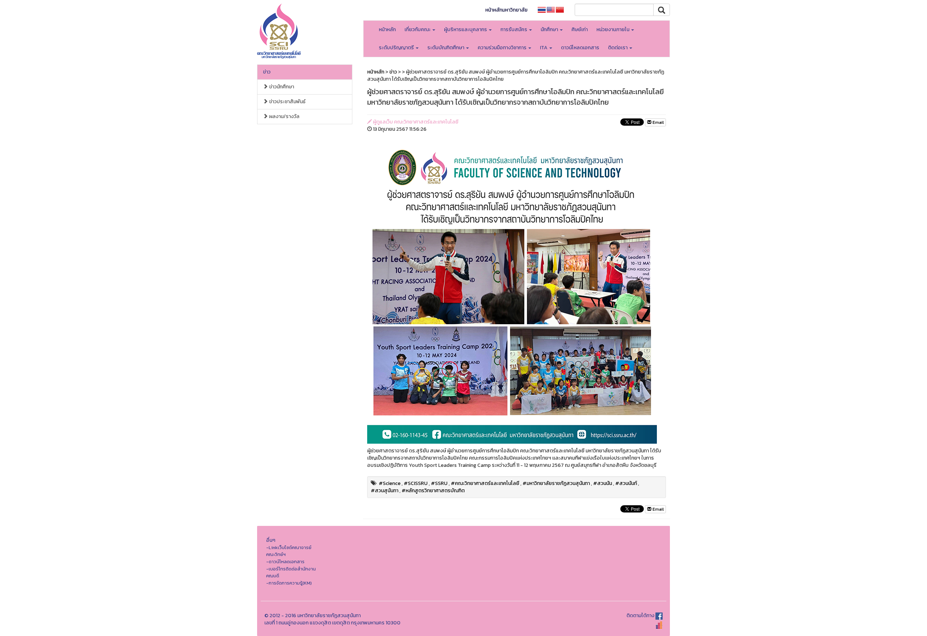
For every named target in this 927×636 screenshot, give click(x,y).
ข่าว (266, 72)
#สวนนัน (602, 483)
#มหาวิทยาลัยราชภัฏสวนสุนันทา (556, 483)
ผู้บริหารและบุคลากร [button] (466, 29)
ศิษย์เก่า (579, 29)
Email (657, 122)
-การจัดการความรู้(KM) (289, 582)
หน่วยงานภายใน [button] (613, 29)
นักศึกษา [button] (550, 29)
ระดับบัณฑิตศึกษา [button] (446, 47)
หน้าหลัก (387, 29)
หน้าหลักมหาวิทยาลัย (506, 10)
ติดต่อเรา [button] (618, 47)
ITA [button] (544, 47)
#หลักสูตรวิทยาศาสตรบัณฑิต (433, 490)
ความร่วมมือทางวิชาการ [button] (503, 47)
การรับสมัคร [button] (514, 29)
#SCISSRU (416, 483)
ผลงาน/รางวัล (283, 116)
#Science (389, 483)
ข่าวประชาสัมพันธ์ (287, 101)
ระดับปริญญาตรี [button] (397, 47)
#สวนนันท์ (626, 483)
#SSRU (439, 483)
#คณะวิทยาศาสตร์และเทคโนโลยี (485, 483)
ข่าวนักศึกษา (281, 87)
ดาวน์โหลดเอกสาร (580, 47)
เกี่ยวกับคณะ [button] (418, 29)
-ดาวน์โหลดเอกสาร (285, 561)
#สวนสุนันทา (384, 490)
